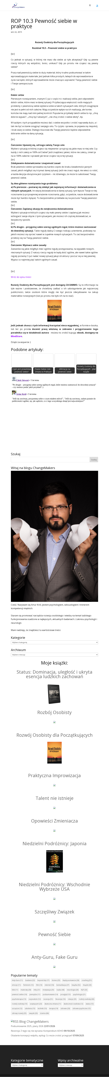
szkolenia (30, 1008)
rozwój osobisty (19, 1004)
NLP (84, 990)
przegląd (65, 994)
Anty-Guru (17, 980)
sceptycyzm (36, 1004)
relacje (72, 999)
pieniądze (35, 994)
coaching (87, 980)
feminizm (28, 985)
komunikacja (62, 985)
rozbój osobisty (86, 999)
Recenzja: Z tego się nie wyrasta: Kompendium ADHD (37, 1030)
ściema (44, 1013)
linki (15, 990)
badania (30, 980)
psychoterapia (19, 999)
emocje (16, 985)
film (39, 985)
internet (49, 985)
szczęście (17, 1008)
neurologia (72, 990)
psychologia (79, 994)
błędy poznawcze (71, 980)
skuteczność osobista (73, 1004)
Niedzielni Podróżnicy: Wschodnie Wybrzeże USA (54, 886)
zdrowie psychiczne (82, 1008)
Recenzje (60, 999)
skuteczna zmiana (53, 1004)
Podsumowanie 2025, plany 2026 (27, 1026)
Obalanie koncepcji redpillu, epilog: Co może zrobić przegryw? (41, 1035)
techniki (42, 1008)
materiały (26, 990)
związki (33, 1013)
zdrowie (65, 1008)
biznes (56, 980)
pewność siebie (19, 994)
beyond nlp (43, 980)
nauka (60, 990)
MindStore (16, 336)
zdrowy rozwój (19, 1013)
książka (76, 985)
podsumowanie (50, 994)
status (89, 1004)
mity (37, 990)
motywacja (48, 990)
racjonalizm (35, 999)
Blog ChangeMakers (34, 1021)
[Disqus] (54, 409)
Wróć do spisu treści (21, 277)
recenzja (48, 999)
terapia (53, 1008)
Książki (87, 985)
